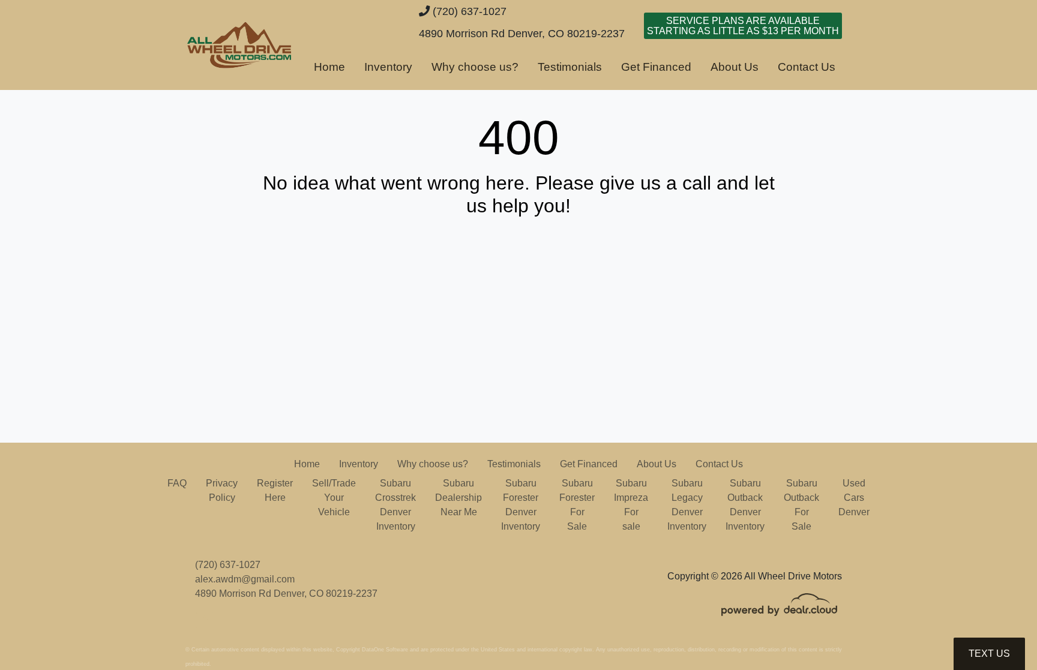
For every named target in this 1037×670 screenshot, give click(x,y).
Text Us (989, 653)
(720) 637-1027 (468, 11)
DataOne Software (385, 650)
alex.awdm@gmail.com (245, 579)
